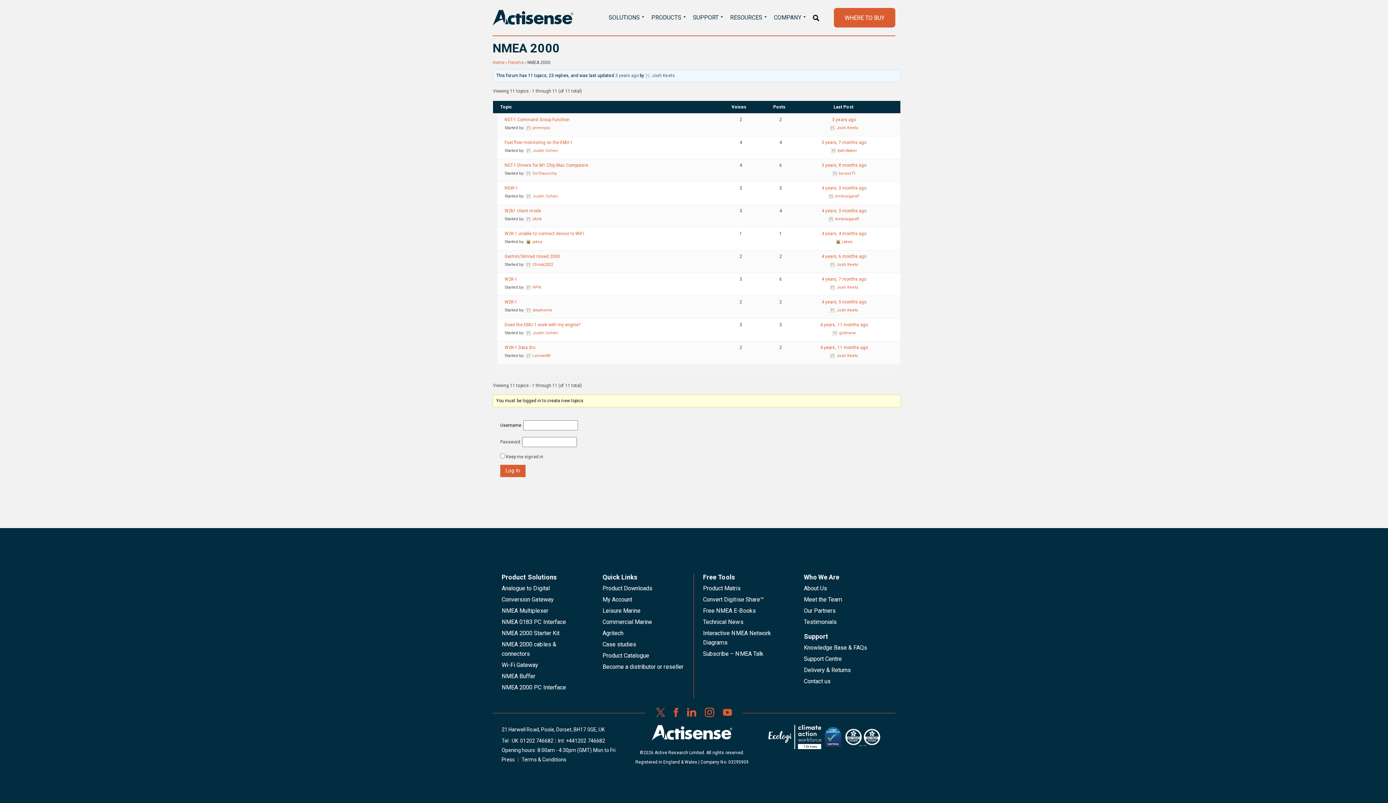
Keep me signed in (524, 456)
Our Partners (820, 610)
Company (787, 17)
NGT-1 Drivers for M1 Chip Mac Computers (546, 165)
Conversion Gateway (528, 599)
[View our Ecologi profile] (794, 740)
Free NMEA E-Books (729, 610)
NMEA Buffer (518, 676)
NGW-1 (511, 188)
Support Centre (823, 658)
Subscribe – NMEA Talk (733, 653)
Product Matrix (722, 588)
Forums (515, 62)
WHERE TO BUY (864, 17)
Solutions (624, 17)
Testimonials (820, 622)
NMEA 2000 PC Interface (534, 687)
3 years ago (627, 75)
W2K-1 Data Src (520, 347)
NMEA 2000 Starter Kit (531, 633)
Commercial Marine (627, 622)
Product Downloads (628, 588)
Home (499, 62)
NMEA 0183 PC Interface (534, 622)
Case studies (620, 644)
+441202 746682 (585, 741)
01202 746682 (536, 741)
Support (706, 17)
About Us (815, 588)
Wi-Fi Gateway (520, 665)
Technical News (723, 622)
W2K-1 (511, 279)
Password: (510, 442)
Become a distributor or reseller (643, 666)
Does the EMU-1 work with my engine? (543, 324)
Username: (511, 425)
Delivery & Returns (827, 670)
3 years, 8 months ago (844, 165)
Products (666, 17)
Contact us (817, 681)
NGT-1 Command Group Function (537, 119)
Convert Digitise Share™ (733, 599)
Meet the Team (823, 599)
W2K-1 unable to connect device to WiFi (544, 233)
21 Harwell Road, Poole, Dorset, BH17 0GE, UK (553, 729)
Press (508, 759)
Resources (746, 17)
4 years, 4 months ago (844, 233)
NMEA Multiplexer (525, 610)
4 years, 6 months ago (844, 256)
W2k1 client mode (523, 210)
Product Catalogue (626, 655)
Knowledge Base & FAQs (836, 647)
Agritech (613, 633)
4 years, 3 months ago (844, 188)
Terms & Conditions (544, 759)
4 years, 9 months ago (844, 302)
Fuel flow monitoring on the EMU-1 (539, 142)
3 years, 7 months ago (844, 142)
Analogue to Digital (526, 588)
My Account (617, 599)
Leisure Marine (622, 610)
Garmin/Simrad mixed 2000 (532, 256)
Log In (513, 471)
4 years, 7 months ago (844, 279)
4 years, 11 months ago (844, 324)
